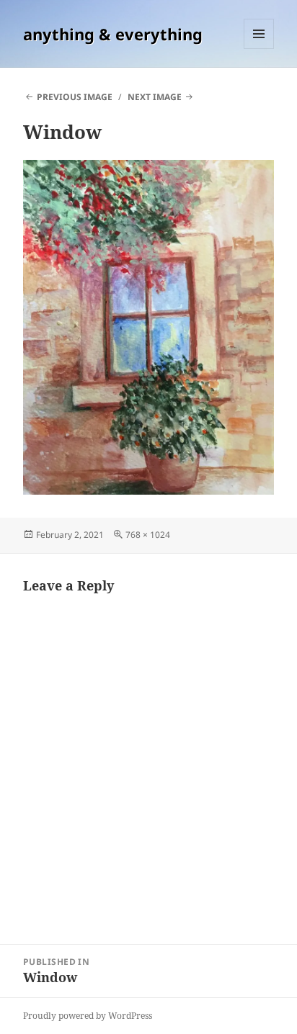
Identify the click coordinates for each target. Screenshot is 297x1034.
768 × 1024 (147, 535)
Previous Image (74, 97)
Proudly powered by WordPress (87, 1016)
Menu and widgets (259, 48)
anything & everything (113, 34)
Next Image (155, 97)
